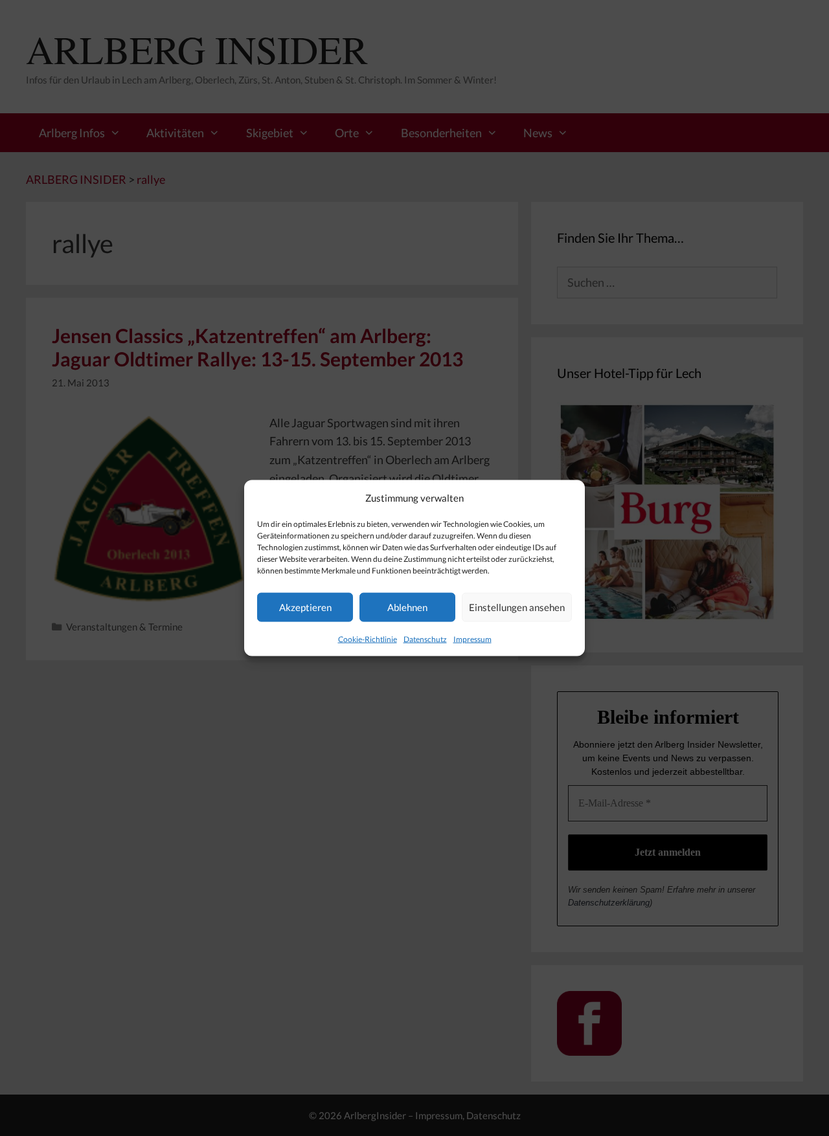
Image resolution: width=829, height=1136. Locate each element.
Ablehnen (407, 607)
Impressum (472, 638)
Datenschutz (425, 638)
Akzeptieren (305, 607)
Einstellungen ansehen (517, 607)
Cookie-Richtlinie (367, 638)
